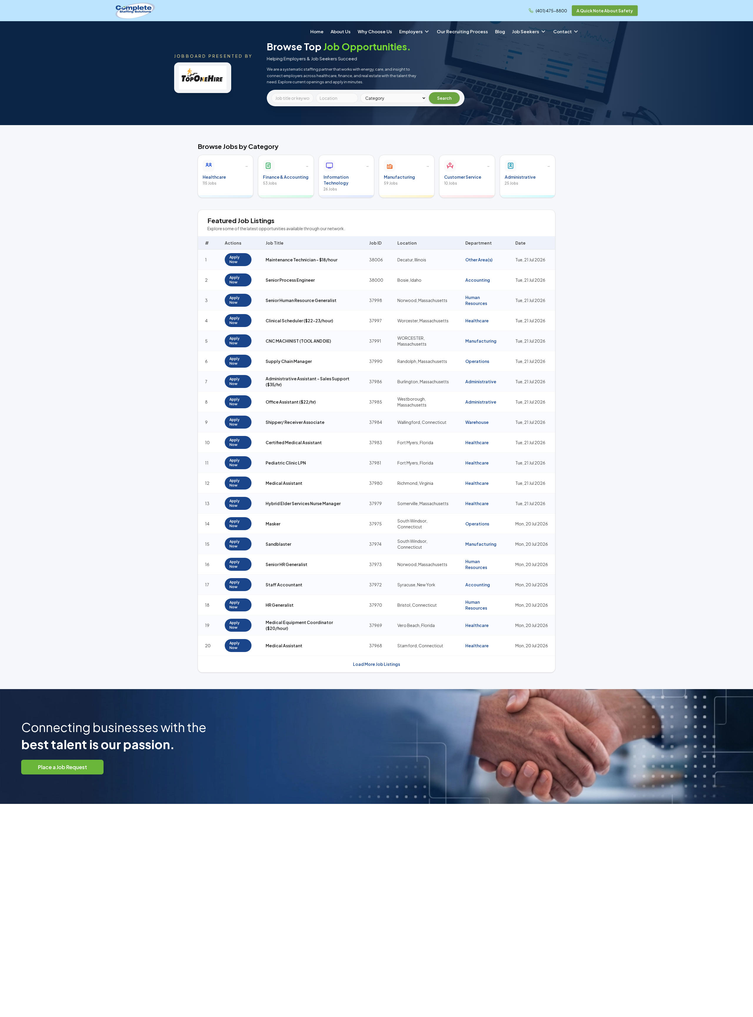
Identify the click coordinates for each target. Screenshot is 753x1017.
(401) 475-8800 (551, 10)
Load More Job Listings (376, 664)
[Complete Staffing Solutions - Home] (135, 10)
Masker (273, 523)
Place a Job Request (62, 767)
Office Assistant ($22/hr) (291, 401)
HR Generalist (280, 605)
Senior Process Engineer (290, 280)
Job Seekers (525, 31)
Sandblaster (278, 544)
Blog (500, 31)
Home (317, 31)
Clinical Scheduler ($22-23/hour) (299, 320)
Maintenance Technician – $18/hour (301, 259)
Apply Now (234, 259)
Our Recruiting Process (462, 31)
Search (444, 98)
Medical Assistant (284, 483)
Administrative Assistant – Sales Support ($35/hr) (307, 381)
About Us (341, 31)
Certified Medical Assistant (294, 442)
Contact (562, 31)
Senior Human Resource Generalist (301, 300)
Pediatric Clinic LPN (286, 462)
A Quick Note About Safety (605, 10)
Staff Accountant (284, 584)
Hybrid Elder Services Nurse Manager (303, 503)
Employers (411, 31)
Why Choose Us (375, 31)
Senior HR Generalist (286, 564)
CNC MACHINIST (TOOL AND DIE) (298, 341)
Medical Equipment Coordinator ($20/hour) (299, 625)
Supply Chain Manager (289, 361)
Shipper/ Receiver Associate (295, 422)
